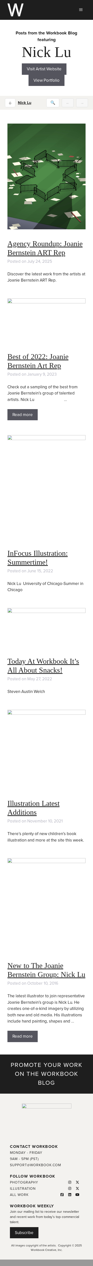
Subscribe (24, 1232)
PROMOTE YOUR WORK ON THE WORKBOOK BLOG (46, 1073)
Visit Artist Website (44, 69)
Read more (22, 414)
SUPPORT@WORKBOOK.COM (35, 1165)
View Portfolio (46, 80)
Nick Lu (24, 102)
